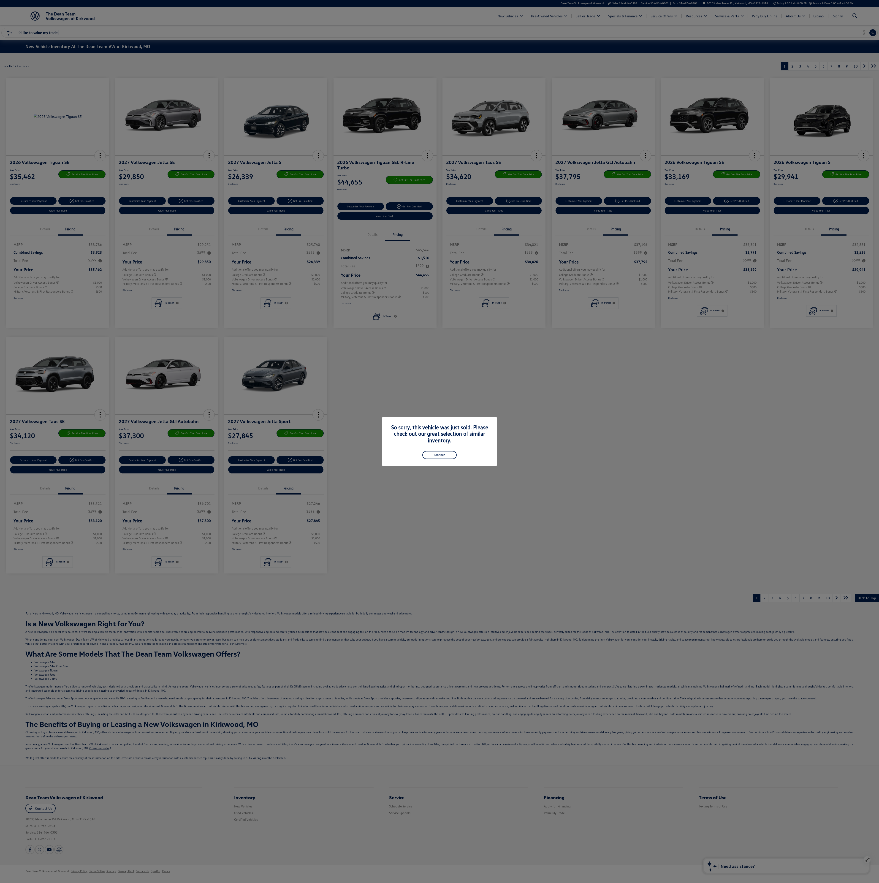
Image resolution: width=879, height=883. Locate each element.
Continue (439, 455)
